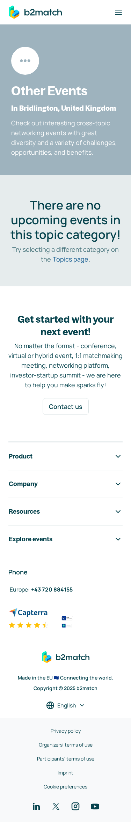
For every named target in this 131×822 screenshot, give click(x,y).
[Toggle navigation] (118, 12)
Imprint (65, 772)
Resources (24, 511)
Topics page (70, 259)
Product (20, 456)
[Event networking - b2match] (35, 12)
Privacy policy (66, 730)
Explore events (30, 539)
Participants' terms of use (65, 758)
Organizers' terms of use (66, 744)
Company (23, 484)
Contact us (65, 406)
